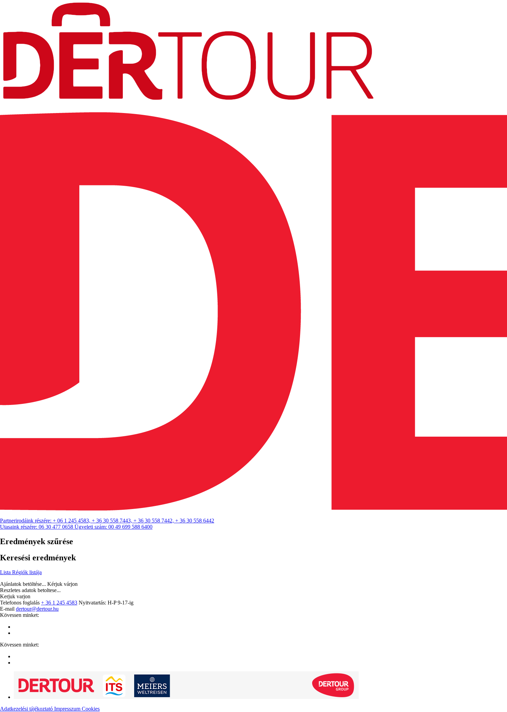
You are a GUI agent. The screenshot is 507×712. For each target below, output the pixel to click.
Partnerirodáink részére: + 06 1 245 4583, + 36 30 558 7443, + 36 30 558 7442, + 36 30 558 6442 (107, 520)
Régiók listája (27, 572)
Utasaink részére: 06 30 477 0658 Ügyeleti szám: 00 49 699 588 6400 (76, 527)
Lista (6, 572)
